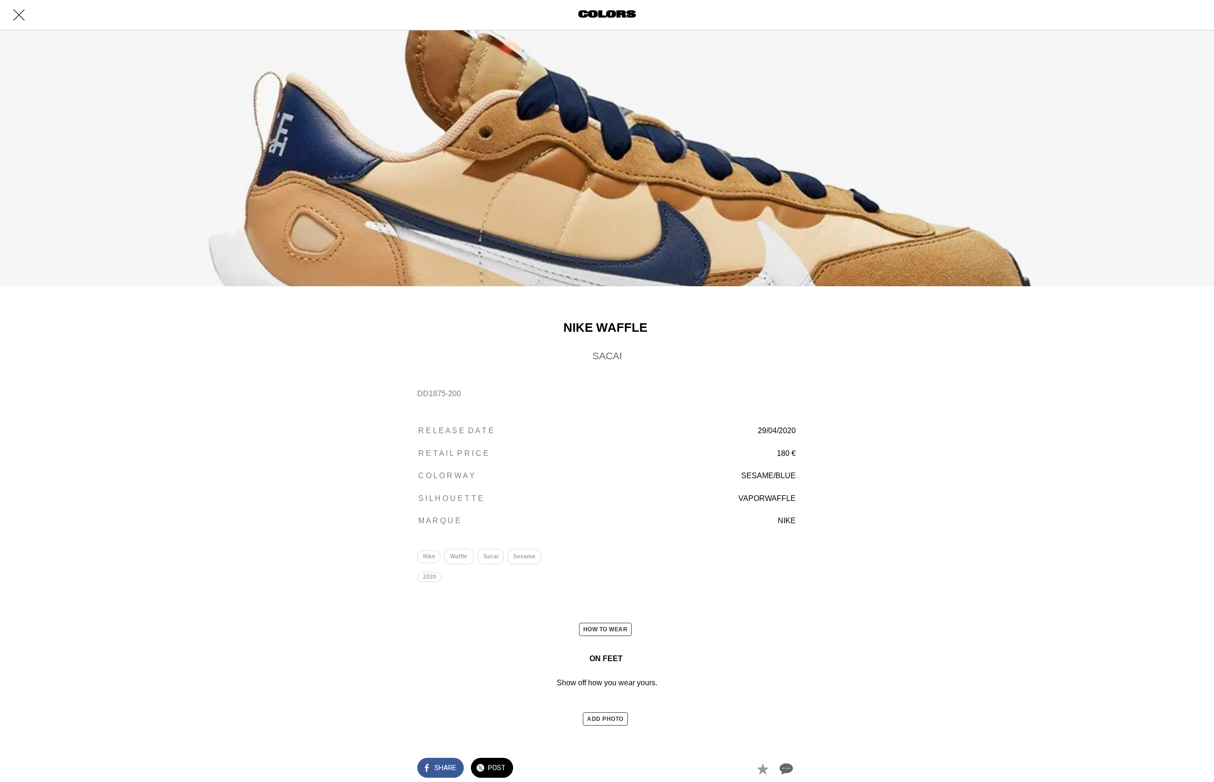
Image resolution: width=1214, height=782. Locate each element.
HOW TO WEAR (605, 629)
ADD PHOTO (605, 719)
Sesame (524, 556)
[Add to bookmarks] (762, 768)
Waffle (459, 556)
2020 (429, 576)
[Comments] (785, 768)
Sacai (490, 556)
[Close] (19, 15)
